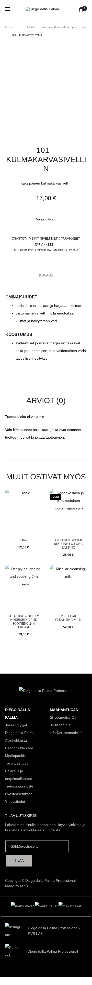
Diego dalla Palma (19, 733)
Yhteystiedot (15, 801)
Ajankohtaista (16, 740)
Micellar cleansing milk (68, 618)
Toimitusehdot (16, 763)
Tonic (23, 540)
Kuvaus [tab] (46, 275)
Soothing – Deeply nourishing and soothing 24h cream (23, 621)
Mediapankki (15, 756)
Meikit (31, 27)
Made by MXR (16, 886)
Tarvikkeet (44, 244)
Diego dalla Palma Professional (53, 928)
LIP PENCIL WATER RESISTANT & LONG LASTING (68, 544)
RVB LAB (35, 933)
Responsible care (19, 748)
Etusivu (9, 27)
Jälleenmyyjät (16, 725)
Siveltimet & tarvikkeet (55, 27)
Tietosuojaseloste (19, 786)
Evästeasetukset (18, 794)
